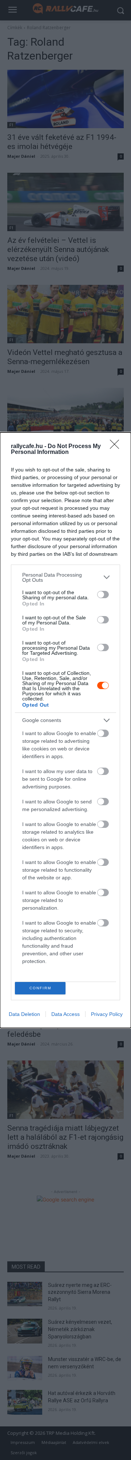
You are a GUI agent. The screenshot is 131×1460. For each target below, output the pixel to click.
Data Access (65, 1014)
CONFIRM (40, 988)
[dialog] (65, 730)
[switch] (103, 594)
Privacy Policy (107, 1014)
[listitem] (65, 577)
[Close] (117, 447)
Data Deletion (24, 1014)
